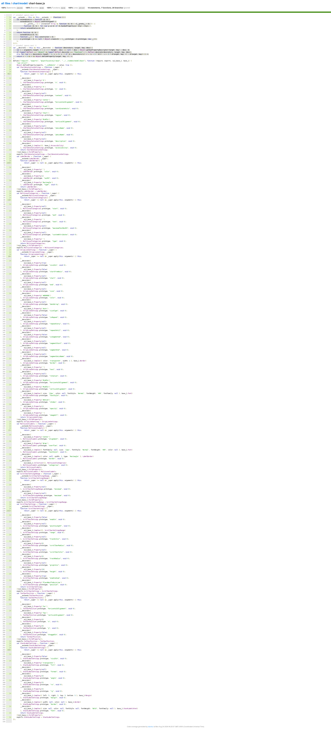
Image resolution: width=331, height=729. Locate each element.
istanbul (150, 726)
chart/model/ (20, 3)
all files (5, 3)
